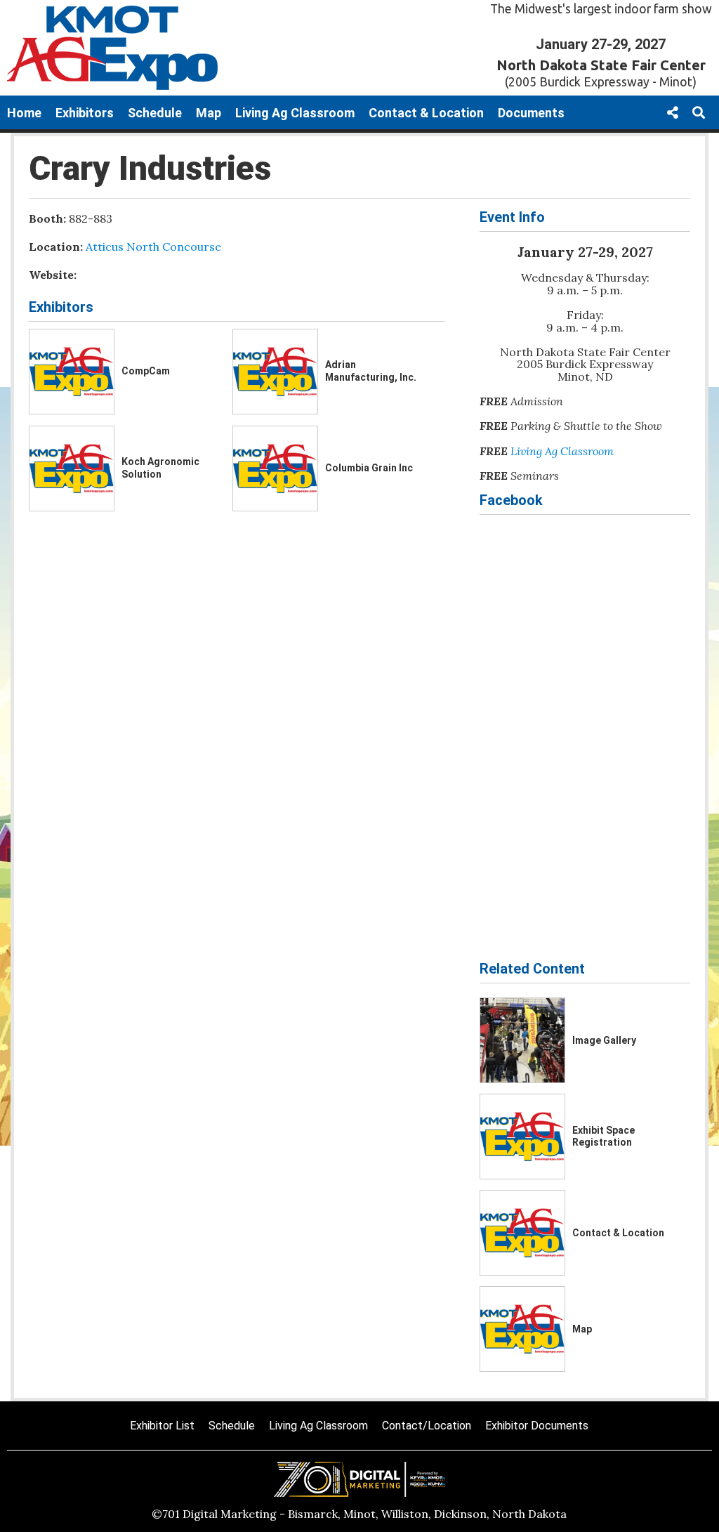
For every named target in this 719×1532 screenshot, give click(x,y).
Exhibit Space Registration (603, 1136)
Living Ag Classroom (295, 112)
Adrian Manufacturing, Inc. (370, 371)
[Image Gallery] (522, 1040)
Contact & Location (426, 112)
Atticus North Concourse (153, 247)
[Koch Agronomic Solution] (71, 468)
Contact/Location (426, 1425)
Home (24, 112)
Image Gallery (604, 1040)
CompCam (145, 371)
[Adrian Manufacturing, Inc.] (275, 371)
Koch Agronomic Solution (160, 468)
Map (208, 112)
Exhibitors (84, 112)
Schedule (155, 112)
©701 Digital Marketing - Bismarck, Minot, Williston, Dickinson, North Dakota (359, 1514)
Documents (531, 112)
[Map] (522, 1329)
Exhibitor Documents (536, 1425)
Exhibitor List (162, 1425)
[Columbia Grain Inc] (275, 468)
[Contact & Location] (522, 1233)
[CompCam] (71, 371)
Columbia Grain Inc (369, 467)
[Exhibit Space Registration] (522, 1136)
